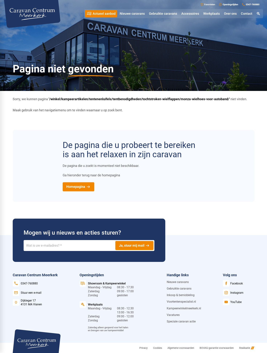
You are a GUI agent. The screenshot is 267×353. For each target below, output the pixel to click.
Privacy (143, 347)
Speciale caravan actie (181, 321)
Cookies (157, 347)
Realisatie (244, 347)
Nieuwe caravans (178, 282)
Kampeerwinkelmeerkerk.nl (184, 308)
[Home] (32, 14)
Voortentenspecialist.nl (181, 301)
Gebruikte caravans (179, 288)
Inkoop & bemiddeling (181, 295)
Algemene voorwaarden (180, 347)
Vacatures (173, 315)
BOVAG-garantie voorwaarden (217, 347)
